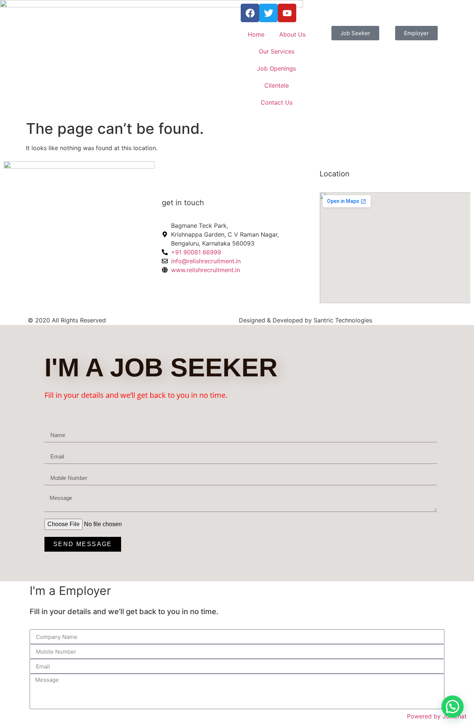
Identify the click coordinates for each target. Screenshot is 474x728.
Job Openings (276, 68)
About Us (292, 34)
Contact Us (277, 102)
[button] (452, 706)
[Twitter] (268, 13)
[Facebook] (250, 13)
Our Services (276, 51)
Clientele (276, 85)
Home (256, 34)
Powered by (437, 716)
